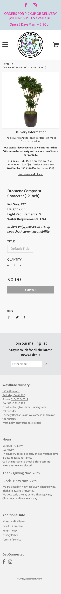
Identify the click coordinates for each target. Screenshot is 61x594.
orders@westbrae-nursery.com (28, 407)
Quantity (14, 259)
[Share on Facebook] (10, 317)
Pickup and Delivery (13, 521)
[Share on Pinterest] (25, 317)
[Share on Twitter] (17, 317)
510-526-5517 (19, 399)
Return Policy (9, 530)
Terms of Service (11, 539)
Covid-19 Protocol (12, 526)
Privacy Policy (10, 535)
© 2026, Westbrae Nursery (29, 579)
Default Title (20, 249)
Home (5, 63)
